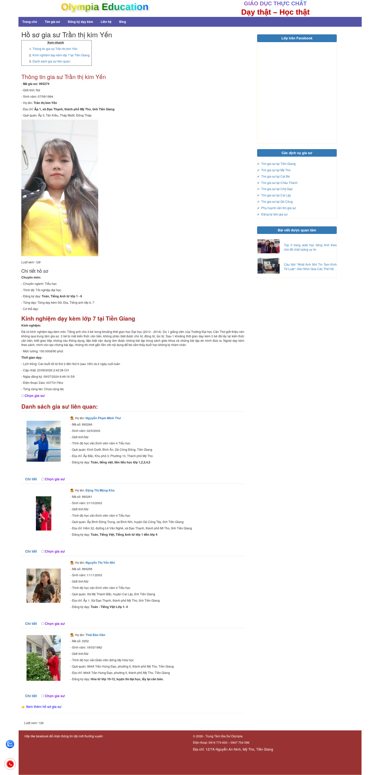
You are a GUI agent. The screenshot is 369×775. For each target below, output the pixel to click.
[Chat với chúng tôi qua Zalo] (10, 744)
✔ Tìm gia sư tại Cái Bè (273, 176)
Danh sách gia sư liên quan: (51, 61)
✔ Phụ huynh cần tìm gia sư (276, 208)
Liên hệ (106, 21)
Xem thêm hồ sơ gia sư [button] (43, 706)
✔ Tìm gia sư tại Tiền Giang (276, 163)
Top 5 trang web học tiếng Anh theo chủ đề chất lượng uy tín (310, 247)
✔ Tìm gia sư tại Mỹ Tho (274, 170)
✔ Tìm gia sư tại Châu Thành (277, 182)
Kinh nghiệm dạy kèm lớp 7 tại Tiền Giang (61, 55)
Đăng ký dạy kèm (80, 21)
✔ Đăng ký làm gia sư (272, 214)
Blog (122, 21)
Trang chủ (29, 21)
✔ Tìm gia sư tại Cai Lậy (274, 195)
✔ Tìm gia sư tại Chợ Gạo (275, 189)
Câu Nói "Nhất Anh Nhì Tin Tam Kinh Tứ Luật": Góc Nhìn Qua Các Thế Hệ (310, 266)
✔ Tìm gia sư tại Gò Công (275, 201)
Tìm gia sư (52, 21)
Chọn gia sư (35, 395)
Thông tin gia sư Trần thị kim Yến (54, 49)
